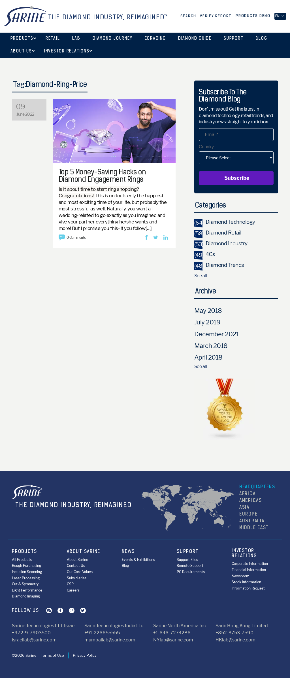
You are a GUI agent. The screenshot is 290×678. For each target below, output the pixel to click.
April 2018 (208, 357)
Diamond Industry (221, 243)
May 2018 (208, 310)
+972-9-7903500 (31, 632)
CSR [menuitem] (70, 584)
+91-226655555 (102, 632)
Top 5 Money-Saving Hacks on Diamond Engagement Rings (102, 176)
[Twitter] (155, 237)
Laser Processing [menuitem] (26, 578)
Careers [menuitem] (73, 590)
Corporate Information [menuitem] (250, 563)
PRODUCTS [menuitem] (24, 552)
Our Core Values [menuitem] (80, 572)
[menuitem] (21, 39)
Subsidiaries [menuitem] (76, 578)
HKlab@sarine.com (235, 640)
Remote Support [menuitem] (190, 565)
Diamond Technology (224, 222)
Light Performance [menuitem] (27, 590)
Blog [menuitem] (125, 565)
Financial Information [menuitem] (249, 570)
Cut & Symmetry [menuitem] (25, 584)
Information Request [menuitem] (248, 588)
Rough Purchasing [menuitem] (26, 565)
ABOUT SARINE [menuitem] (83, 552)
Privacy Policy (85, 655)
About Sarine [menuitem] (77, 559)
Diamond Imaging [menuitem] (26, 596)
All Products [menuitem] (22, 559)
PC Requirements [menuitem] (191, 572)
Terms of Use (52, 655)
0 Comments (76, 237)
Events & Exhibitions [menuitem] (138, 559)
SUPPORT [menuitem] (188, 552)
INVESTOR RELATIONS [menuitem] (244, 553)
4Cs (204, 254)
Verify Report (216, 16)
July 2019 (207, 322)
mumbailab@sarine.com (109, 640)
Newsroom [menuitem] (240, 576)
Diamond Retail (218, 232)
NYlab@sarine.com (173, 640)
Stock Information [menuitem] (246, 582)
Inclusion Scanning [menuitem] (27, 572)
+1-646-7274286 (172, 632)
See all (200, 275)
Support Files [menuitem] (187, 559)
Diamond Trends (219, 265)
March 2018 (211, 345)
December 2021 (216, 334)
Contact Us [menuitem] (76, 565)
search (188, 16)
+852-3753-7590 (234, 632)
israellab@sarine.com (34, 640)
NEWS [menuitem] (128, 552)
